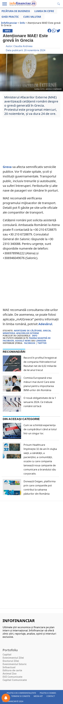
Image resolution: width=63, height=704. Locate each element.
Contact (50, 696)
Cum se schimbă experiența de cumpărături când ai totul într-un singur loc (40, 429)
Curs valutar (32, 16)
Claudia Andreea (22, 46)
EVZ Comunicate (12, 676)
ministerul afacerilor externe (21, 333)
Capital (7, 654)
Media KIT (38, 696)
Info (34, 335)
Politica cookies (48, 693)
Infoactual (9, 667)
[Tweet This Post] (58, 32)
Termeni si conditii (20, 696)
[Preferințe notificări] (6, 698)
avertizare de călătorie (28, 330)
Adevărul (45, 324)
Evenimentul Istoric (15, 664)
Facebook (29, 343)
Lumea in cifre (44, 11)
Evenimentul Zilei (13, 657)
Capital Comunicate (15, 680)
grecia (47, 330)
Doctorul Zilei (11, 661)
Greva (7, 167)
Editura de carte (12, 670)
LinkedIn (41, 340)
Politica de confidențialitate (21, 693)
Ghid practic (10, 16)
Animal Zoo (10, 673)
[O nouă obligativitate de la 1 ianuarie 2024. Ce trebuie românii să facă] (12, 410)
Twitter (41, 343)
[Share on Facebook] (50, 32)
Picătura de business (16, 11)
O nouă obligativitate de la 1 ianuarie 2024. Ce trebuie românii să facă (40, 402)
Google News (23, 340)
